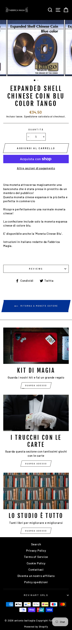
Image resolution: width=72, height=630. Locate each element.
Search (36, 544)
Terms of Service (36, 556)
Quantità (36, 129)
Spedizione (30, 116)
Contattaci (36, 569)
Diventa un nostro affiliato (36, 576)
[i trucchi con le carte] (36, 413)
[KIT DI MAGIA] (36, 346)
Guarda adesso (36, 385)
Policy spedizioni (36, 582)
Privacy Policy (36, 550)
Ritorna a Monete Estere (39, 306)
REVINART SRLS (36, 595)
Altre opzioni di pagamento (36, 168)
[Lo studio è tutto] (36, 491)
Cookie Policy (36, 563)
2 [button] (38, 81)
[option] (36, 48)
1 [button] (35, 80)
